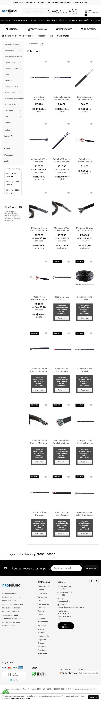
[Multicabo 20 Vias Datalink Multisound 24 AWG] (39, 152)
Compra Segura (41, 609)
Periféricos (9, 111)
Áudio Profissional (27, 36)
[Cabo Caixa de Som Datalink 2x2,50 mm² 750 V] (61, 507)
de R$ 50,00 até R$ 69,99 (12, 191)
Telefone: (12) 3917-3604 (64, 587)
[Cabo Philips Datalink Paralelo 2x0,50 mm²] (39, 289)
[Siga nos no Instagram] (96, 581)
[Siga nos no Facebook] (91, 581)
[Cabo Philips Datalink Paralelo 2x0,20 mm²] (84, 149)
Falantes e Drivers (11, 69)
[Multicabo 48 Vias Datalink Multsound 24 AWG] (39, 363)
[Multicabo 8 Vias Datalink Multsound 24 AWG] (39, 220)
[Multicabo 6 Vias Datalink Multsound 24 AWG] (61, 220)
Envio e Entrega (41, 631)
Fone (7, 75)
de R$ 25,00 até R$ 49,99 (12, 183)
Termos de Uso (42, 599)
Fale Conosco (65, 626)
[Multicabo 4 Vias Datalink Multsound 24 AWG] (84, 507)
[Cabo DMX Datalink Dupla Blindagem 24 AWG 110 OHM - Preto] (61, 152)
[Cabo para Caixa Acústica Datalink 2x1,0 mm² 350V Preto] (84, 435)
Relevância (33, 43)
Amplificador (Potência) (13, 57)
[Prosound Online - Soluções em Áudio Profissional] (9, 11)
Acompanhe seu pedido (43, 623)
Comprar (39, 110)
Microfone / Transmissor (13, 99)
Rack (7, 117)
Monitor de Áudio (11, 105)
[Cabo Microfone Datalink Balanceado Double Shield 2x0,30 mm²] (39, 507)
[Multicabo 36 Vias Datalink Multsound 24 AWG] (61, 435)
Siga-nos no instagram (32, 554)
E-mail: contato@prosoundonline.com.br (71, 606)
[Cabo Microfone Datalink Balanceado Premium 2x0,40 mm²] (84, 363)
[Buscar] (48, 11)
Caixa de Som (10, 63)
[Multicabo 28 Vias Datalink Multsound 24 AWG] (39, 435)
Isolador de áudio (11, 87)
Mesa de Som (10, 93)
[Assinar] (91, 568)
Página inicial (11, 36)
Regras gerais (43, 604)
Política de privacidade (42, 591)
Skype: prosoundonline (64, 600)
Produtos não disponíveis (43, 638)
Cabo (52, 36)
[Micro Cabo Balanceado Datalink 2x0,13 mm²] (39, 87)
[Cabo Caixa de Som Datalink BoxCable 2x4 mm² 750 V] (61, 363)
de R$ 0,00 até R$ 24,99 (12, 175)
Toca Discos (9, 123)
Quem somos (43, 586)
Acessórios (43, 36)
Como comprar (41, 616)
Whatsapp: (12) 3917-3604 (65, 593)
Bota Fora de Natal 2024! (43, 652)
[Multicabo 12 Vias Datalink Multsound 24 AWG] (84, 220)
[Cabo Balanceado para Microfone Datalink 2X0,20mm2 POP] (84, 87)
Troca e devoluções (42, 645)
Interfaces (8, 81)
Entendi (93, 697)
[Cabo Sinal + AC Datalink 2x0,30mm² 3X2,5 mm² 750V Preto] (61, 291)
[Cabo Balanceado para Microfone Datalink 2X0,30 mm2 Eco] (61, 87)
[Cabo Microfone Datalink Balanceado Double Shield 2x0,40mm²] (84, 291)
